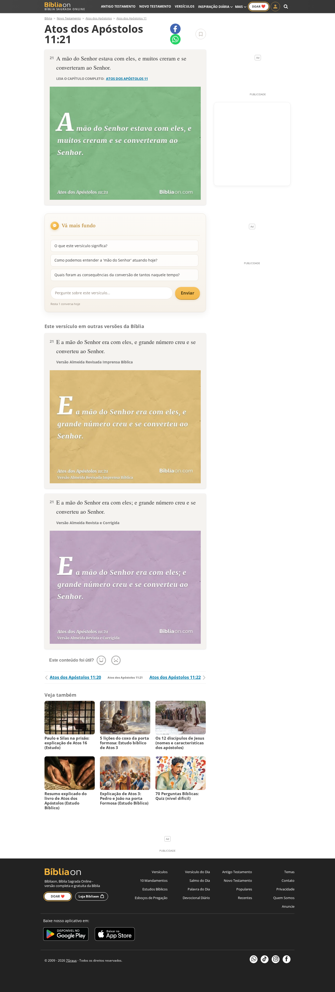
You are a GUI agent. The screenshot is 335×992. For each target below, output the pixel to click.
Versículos (184, 6)
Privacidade (285, 889)
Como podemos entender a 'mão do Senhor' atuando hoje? (105, 260)
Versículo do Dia (197, 871)
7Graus (71, 960)
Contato (288, 880)
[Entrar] (275, 6)
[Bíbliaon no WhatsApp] (254, 959)
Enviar (187, 293)
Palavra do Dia (199, 889)
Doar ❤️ (58, 896)
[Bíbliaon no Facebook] (287, 959)
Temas (289, 871)
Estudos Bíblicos (155, 889)
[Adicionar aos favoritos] (201, 34)
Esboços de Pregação (151, 897)
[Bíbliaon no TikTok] (265, 959)
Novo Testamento (155, 6)
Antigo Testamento (118, 6)
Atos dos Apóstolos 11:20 (75, 677)
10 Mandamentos (154, 880)
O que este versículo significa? (80, 245)
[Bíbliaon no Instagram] (276, 959)
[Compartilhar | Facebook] (175, 29)
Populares (244, 889)
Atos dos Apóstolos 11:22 (175, 677)
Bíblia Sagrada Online (64, 9)
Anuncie (288, 906)
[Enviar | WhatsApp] (175, 39)
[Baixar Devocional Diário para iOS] (115, 934)
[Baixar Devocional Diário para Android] (65, 934)
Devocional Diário (196, 897)
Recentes (245, 897)
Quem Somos (283, 897)
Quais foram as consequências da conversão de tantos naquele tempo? (117, 274)
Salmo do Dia (199, 880)
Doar (258, 6)
